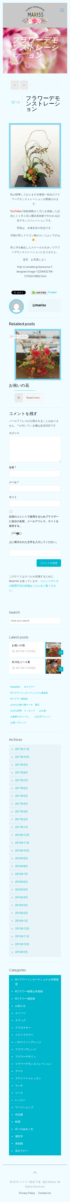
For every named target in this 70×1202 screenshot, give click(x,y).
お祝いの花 (19, 385)
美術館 (19, 1143)
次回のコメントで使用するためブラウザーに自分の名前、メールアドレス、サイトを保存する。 (34, 521)
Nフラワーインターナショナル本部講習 (37, 982)
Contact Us (44, 1193)
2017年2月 (21, 819)
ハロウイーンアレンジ (28, 1042)
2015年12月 (22, 928)
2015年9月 (21, 951)
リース (19, 1092)
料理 (17, 1121)
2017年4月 (21, 803)
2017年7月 (21, 780)
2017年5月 (21, 795)
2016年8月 (21, 866)
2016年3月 (21, 905)
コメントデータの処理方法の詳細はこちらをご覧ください (34, 586)
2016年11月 (22, 842)
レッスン (20, 1100)
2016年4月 (21, 897)
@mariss (39, 305)
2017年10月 (22, 756)
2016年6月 (21, 881)
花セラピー (21, 1150)
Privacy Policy (27, 1193)
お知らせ (20, 1005)
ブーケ (19, 1071)
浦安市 (19, 1136)
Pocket (52, 292)
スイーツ (20, 1013)
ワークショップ (24, 1107)
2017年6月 (21, 788)
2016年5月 (21, 889)
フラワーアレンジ (25, 1049)
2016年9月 (21, 858)
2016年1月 (21, 920)
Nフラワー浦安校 (25, 998)
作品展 (19, 1114)
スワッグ (20, 1020)
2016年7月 (21, 873)
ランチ (19, 1085)
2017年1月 (21, 827)
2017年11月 (22, 749)
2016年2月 (21, 912)
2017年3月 (21, 811)
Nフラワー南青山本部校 (29, 991)
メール (14, 482)
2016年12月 (22, 834)
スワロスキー (23, 1027)
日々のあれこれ (24, 1129)
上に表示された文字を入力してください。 (34, 542)
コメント (14, 433)
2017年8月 (21, 772)
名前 (12, 467)
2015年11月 (22, 936)
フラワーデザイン (25, 1056)
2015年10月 (22, 944)
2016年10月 (22, 850)
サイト (13, 497)
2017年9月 (21, 764)
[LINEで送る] (39, 292)
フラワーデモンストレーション (33, 1063)
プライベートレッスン (28, 1078)
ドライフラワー (24, 1034)
